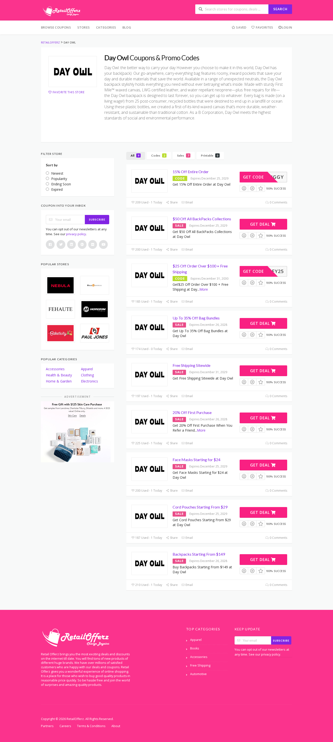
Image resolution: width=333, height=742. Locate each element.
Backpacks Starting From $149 (199, 554)
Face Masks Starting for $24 (196, 459)
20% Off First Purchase (192, 412)
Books (194, 648)
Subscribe (97, 219)
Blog (126, 27)
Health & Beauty (59, 375)
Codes (158, 155)
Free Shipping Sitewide (191, 365)
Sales (183, 155)
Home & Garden (59, 381)
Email (189, 202)
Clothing (87, 375)
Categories (106, 27)
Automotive (198, 674)
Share (173, 202)
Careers (65, 726)
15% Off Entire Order (191, 171)
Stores (83, 27)
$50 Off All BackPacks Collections (202, 218)
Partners (47, 726)
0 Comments (278, 202)
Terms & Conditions (91, 726)
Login (287, 27)
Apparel (87, 369)
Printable (209, 155)
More (203, 289)
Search (280, 9)
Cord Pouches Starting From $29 (200, 507)
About (115, 726)
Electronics (89, 381)
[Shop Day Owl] (72, 71)
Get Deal (260, 224)
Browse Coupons (56, 27)
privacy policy (76, 234)
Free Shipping (200, 665)
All (135, 155)
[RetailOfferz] (60, 10)
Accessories (55, 369)
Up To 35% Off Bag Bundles (196, 318)
